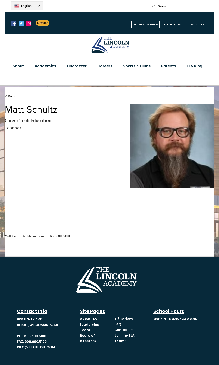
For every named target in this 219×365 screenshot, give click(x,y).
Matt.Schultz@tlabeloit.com (24, 236)
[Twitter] (21, 23)
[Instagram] (28, 23)
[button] (20, 66)
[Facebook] (13, 23)
